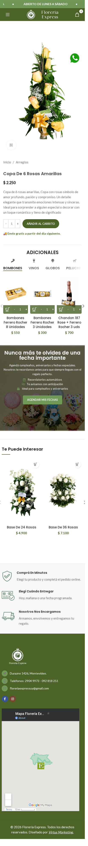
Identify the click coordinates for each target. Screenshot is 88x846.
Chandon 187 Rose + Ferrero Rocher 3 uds (69, 322)
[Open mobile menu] (7, 14)
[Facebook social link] (5, 699)
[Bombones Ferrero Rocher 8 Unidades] (15, 294)
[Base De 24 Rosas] (21, 490)
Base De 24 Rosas (21, 527)
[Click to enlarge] (11, 145)
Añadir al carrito (41, 223)
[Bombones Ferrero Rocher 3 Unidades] (42, 294)
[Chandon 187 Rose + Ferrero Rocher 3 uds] (69, 294)
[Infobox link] (42, 576)
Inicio (7, 162)
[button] (83, 306)
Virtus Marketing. (60, 832)
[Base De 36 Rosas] (63, 490)
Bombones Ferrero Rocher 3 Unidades (42, 322)
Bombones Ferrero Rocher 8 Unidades (15, 322)
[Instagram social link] (12, 699)
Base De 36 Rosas (63, 527)
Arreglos (22, 162)
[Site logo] (31, 14)
